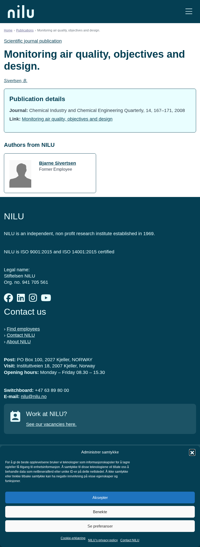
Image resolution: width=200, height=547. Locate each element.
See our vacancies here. (51, 424)
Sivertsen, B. (15, 80)
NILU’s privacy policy (103, 540)
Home (8, 30)
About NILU (19, 341)
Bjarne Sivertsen (57, 163)
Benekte (100, 512)
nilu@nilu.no (34, 396)
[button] (192, 452)
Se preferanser (100, 526)
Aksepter (100, 497)
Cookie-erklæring (73, 538)
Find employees (23, 329)
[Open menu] (188, 11)
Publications (25, 30)
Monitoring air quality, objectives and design (67, 119)
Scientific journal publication (33, 41)
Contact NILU (129, 540)
